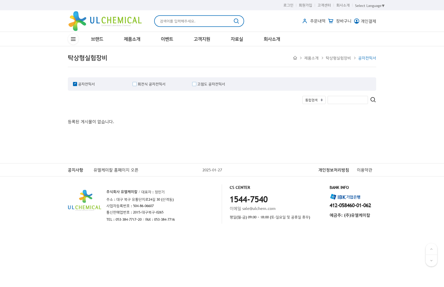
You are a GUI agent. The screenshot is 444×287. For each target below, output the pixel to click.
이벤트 (167, 39)
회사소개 (343, 5)
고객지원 (202, 39)
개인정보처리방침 (333, 170)
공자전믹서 (367, 57)
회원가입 (305, 5)
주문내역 (317, 21)
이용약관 (364, 170)
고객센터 (324, 5)
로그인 (288, 5)
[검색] (373, 100)
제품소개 (132, 39)
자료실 (237, 39)
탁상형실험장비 (338, 57)
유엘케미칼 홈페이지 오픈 (116, 170)
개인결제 (368, 21)
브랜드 (97, 39)
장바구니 (343, 21)
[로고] (105, 21)
